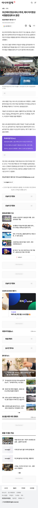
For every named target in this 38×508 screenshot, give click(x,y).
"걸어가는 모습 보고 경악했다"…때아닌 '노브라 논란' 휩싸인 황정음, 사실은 (19, 148)
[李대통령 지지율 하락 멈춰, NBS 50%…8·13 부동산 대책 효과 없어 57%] (6, 229)
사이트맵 (32, 488)
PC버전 (23, 488)
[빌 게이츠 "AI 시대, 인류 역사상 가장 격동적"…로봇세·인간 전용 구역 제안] (6, 254)
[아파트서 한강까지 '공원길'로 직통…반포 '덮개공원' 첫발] (6, 221)
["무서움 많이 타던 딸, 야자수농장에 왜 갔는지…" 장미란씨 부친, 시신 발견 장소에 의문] (31, 384)
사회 (3, 8)
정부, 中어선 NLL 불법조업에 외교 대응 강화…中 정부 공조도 (24, 235)
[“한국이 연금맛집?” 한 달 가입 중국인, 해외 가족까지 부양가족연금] (7, 461)
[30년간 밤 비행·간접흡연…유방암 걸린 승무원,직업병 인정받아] (31, 393)
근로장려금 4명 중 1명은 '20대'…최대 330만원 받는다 (23, 243)
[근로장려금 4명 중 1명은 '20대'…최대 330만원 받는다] (6, 246)
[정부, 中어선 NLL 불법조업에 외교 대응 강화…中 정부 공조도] (6, 237)
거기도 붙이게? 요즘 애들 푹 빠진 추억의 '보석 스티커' (24, 450)
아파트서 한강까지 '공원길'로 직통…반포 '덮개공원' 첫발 (23, 218)
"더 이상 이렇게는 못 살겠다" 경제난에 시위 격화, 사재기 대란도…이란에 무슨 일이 (19, 145)
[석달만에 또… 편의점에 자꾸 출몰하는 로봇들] (7, 444)
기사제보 (17, 495)
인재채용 (19, 492)
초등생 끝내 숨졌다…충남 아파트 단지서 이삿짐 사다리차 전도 (18, 141)
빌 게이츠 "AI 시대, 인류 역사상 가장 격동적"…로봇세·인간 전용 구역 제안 (24, 251)
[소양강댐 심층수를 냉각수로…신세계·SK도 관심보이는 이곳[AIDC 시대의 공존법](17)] (31, 410)
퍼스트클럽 (4, 495)
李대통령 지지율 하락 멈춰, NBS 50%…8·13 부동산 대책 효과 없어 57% (23, 226)
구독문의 (11, 495)
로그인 (6, 488)
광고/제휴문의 (11, 492)
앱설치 (14, 488)
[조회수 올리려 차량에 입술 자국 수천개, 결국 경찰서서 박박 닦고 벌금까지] (31, 401)
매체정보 (20, 498)
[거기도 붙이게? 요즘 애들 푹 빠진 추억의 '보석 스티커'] (7, 453)
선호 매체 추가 (8, 26)
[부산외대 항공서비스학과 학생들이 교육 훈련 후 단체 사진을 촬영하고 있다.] (19, 70)
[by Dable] (33, 417)
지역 (7, 8)
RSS (22, 495)
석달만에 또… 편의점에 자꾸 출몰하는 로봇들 (24, 441)
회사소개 (4, 492)
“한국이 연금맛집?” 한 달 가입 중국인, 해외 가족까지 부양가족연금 (24, 458)
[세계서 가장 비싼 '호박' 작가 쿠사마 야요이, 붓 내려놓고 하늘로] (7, 470)
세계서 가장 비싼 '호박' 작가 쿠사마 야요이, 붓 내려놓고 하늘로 (24, 467)
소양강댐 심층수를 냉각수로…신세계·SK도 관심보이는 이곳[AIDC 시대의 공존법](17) (14, 408)
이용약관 (14, 498)
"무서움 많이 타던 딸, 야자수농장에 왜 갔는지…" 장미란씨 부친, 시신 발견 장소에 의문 (15, 382)
